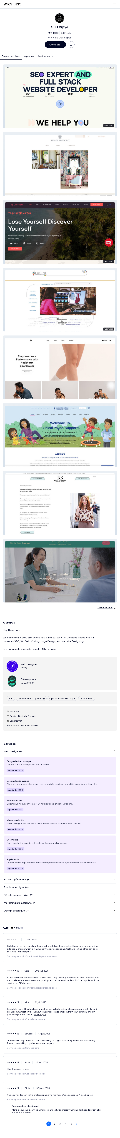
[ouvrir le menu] (115, 4)
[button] (60, 96)
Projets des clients (11, 56)
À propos (29, 56)
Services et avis (45, 56)
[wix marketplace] (12, 4)
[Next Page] (77, 1123)
